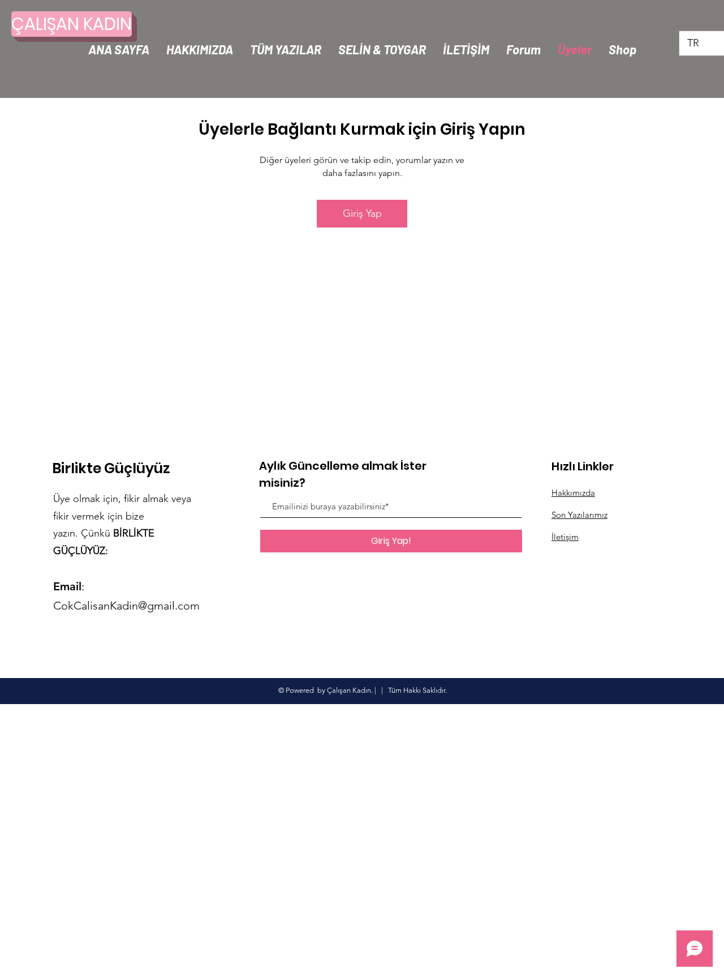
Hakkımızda (573, 492)
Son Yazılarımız (579, 514)
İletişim (565, 536)
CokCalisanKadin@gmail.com (126, 605)
